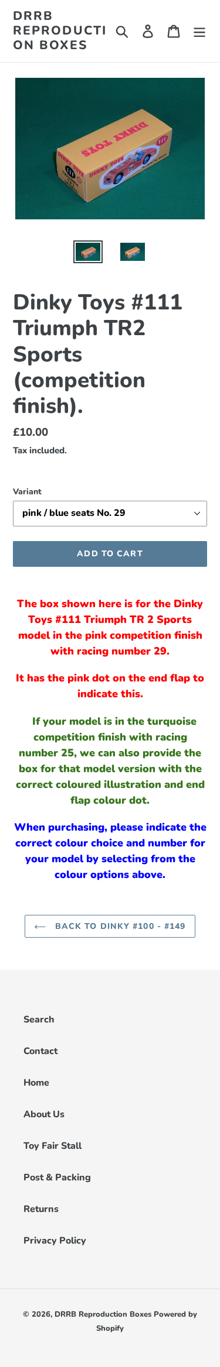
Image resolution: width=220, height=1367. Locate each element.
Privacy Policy (54, 1240)
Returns (41, 1209)
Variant (27, 491)
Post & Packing (57, 1177)
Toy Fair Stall (52, 1145)
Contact (40, 1051)
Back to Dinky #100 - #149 (118, 926)
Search (39, 1019)
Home (36, 1082)
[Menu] (199, 31)
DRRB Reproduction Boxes (60, 31)
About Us (44, 1114)
